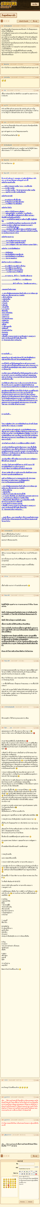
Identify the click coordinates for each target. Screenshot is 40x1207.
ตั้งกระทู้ (35, 21)
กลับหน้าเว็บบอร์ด (23, 21)
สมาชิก (34, 4)
